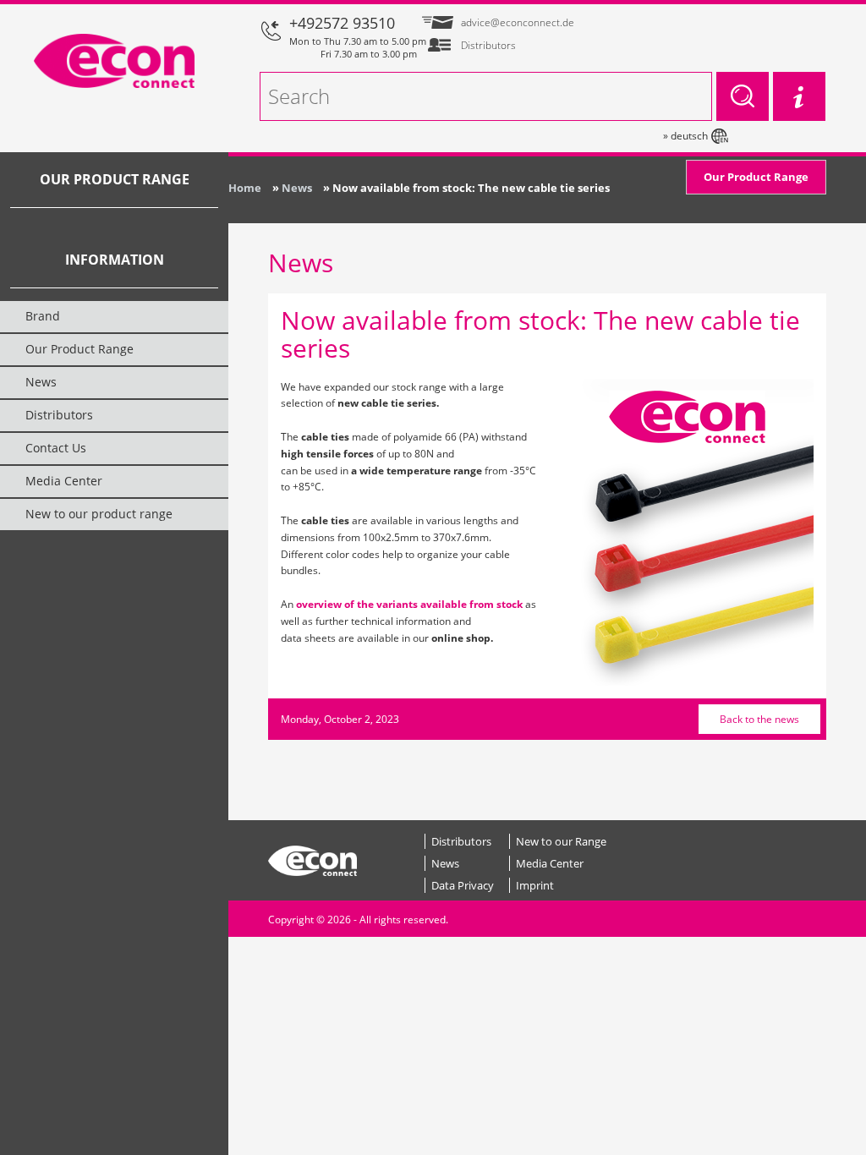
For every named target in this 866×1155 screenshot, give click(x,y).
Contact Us (55, 448)
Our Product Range (756, 176)
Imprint (535, 885)
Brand (42, 316)
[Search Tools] (799, 96)
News (445, 863)
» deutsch (685, 136)
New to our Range (561, 841)
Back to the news (759, 719)
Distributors (461, 841)
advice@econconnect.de (517, 22)
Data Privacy (462, 885)
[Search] (742, 96)
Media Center (550, 863)
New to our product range (99, 514)
